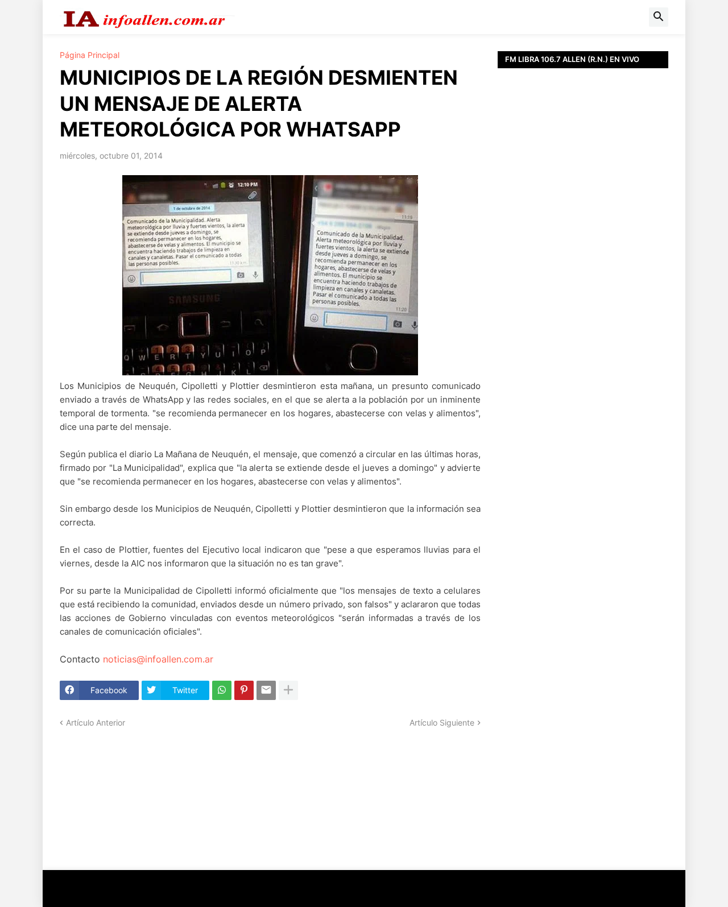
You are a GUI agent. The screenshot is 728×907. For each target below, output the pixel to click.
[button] (658, 17)
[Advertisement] (583, 324)
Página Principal (89, 55)
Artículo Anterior (95, 722)
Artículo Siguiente (442, 722)
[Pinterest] (244, 690)
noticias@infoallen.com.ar (158, 659)
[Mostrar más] (288, 690)
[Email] (266, 690)
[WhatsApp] (221, 690)
